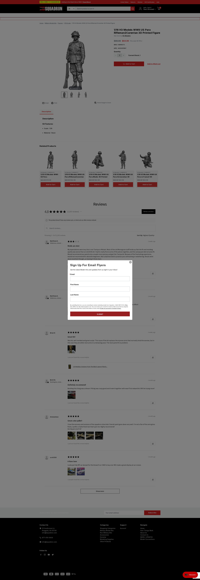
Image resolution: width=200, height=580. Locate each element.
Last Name (74, 294)
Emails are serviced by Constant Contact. (110, 308)
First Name (74, 284)
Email (72, 274)
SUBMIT (100, 314)
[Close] (130, 262)
